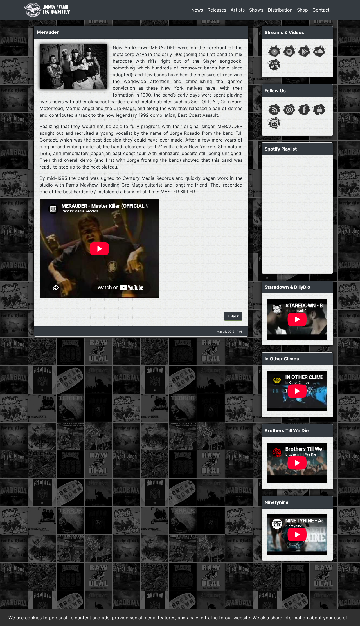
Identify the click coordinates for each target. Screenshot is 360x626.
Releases (217, 10)
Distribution (280, 10)
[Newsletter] (289, 109)
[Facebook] (304, 109)
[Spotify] (289, 50)
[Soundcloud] (319, 50)
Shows (256, 10)
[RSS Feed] (274, 109)
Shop (302, 10)
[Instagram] (274, 122)
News (197, 10)
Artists (238, 10)
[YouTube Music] (274, 50)
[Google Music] (304, 50)
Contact (321, 10)
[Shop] (319, 109)
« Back (233, 316)
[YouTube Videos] (274, 64)
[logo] (47, 9)
